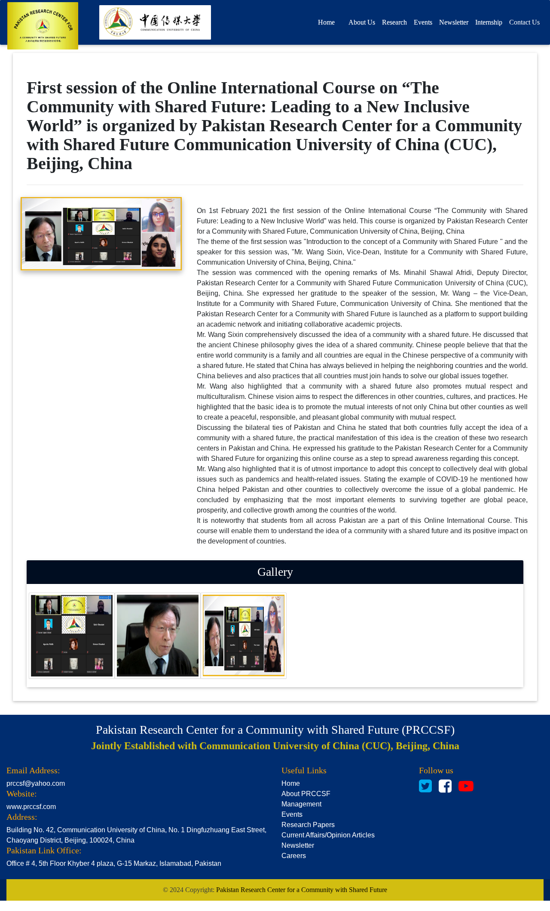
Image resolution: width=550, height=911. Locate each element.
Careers (293, 855)
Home (326, 22)
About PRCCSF (305, 793)
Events (291, 814)
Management (301, 804)
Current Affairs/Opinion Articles (328, 835)
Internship (488, 22)
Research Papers (308, 824)
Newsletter (453, 22)
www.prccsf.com (31, 806)
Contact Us (524, 22)
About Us (361, 22)
